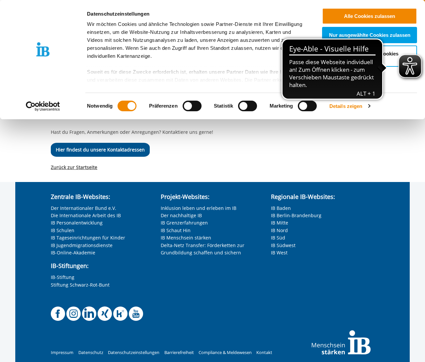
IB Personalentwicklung (77, 223)
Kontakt (264, 352)
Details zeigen (345, 106)
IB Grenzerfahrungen (184, 223)
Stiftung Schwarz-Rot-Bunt (80, 285)
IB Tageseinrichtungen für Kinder (88, 237)
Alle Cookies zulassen (369, 16)
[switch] (192, 106)
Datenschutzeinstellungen (133, 352)
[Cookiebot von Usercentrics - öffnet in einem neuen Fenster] (43, 106)
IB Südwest (283, 245)
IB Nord (279, 230)
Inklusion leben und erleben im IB (198, 208)
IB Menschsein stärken (186, 237)
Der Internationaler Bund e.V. (83, 208)
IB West (279, 252)
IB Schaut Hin (176, 230)
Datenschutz (90, 352)
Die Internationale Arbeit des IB (86, 215)
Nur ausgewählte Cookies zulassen (369, 35)
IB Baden (281, 208)
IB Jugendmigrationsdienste (82, 245)
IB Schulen (62, 230)
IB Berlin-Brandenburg (296, 215)
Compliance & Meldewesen (225, 352)
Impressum (62, 352)
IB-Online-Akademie (73, 252)
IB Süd (278, 237)
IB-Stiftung (62, 277)
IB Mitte (279, 223)
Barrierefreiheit (179, 352)
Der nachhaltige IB (181, 215)
